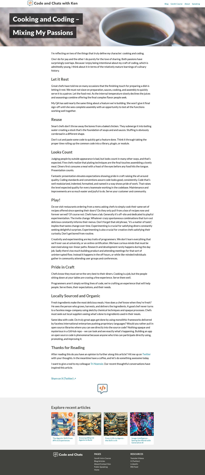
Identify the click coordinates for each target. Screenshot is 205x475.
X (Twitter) (135, 461)
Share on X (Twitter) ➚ (63, 378)
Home (96, 470)
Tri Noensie (96, 363)
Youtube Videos (137, 458)
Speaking (196, 4)
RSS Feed (134, 467)
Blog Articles (99, 461)
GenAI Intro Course (102, 458)
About (187, 4)
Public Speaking (101, 467)
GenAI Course (176, 4)
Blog (166, 4)
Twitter (146, 354)
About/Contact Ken (102, 464)
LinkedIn (134, 464)
